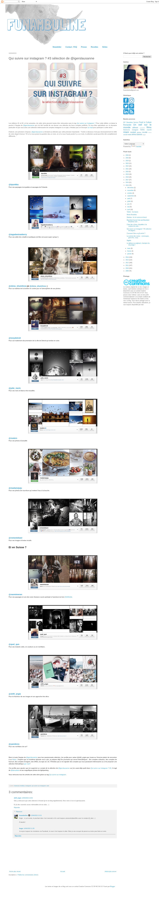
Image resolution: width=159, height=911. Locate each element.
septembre (130, 196)
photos (139, 132)
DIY (124, 122)
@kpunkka (13, 184)
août (128, 198)
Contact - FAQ (71, 47)
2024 (127, 160)
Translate (138, 146)
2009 (127, 271)
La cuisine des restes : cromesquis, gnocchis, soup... (138, 237)
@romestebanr (16, 538)
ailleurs (135, 127)
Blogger (112, 886)
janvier (129, 254)
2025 (127, 158)
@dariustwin (15, 770)
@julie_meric (15, 388)
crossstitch (142, 127)
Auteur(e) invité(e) (19, 785)
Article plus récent (15, 871)
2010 (127, 268)
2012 (127, 262)
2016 (127, 182)
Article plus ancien (110, 871)
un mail (90, 127)
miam (126, 132)
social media (127, 134)
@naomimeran (15, 594)
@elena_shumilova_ (38, 286)
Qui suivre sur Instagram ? (86, 123)
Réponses (19, 811)
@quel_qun (14, 644)
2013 (127, 260)
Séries (104, 47)
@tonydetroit (15, 338)
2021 (127, 169)
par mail (27, 764)
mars (129, 248)
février (129, 251)
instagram (28, 785)
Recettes (94, 47)
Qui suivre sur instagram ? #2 (101, 768)
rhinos (149, 132)
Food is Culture (145, 122)
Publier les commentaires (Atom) (28, 875)
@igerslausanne (28, 125)
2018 (127, 177)
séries (134, 134)
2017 (127, 180)
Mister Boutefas (132, 214)
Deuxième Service (132, 122)
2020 (127, 171)
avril (128, 209)
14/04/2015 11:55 (29, 828)
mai (128, 207)
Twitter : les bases (132, 212)
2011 (127, 265)
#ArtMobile (68, 597)
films (149, 127)
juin (128, 204)
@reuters (13, 438)
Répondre (17, 807)
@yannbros (14, 744)
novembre (130, 190)
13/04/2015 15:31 (36, 815)
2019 (127, 174)
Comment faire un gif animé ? (136, 233)
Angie (21, 828)
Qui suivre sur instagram (57, 774)
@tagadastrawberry (18, 234)
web (48, 785)
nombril (133, 132)
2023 (127, 163)
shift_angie (17, 798)
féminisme (126, 130)
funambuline (23, 815)
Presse (84, 47)
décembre (130, 187)
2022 (127, 166)
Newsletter (57, 47)
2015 (127, 185)
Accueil (62, 871)
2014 (127, 257)
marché (149, 130)
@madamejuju (15, 488)
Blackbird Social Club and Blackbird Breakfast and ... (138, 221)
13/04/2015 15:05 (27, 798)
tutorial (139, 134)
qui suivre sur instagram (39, 785)
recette (144, 132)
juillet (129, 201)
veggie (144, 134)
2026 (127, 155)
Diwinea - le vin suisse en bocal (137, 217)
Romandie (127, 125)
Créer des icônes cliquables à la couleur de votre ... (137, 225)
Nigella (129, 240)
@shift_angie (15, 694)
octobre (129, 193)
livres (142, 130)
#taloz (14, 759)
